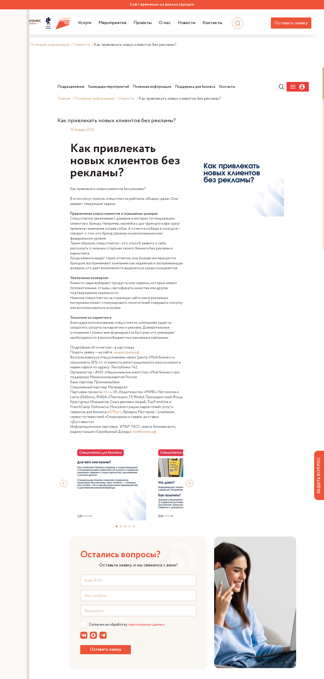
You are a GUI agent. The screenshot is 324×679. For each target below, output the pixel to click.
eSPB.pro (114, 412)
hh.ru (108, 392)
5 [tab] (136, 528)
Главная (63, 98)
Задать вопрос (319, 475)
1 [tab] (119, 528)
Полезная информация (49, 44)
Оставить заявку (291, 23)
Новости (186, 23)
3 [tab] (128, 528)
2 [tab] (123, 528)
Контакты (212, 23)
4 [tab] (132, 528)
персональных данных (146, 624)
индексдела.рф (126, 352)
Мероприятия (112, 23)
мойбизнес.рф (144, 431)
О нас (165, 23)
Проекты (142, 23)
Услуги (84, 23)
